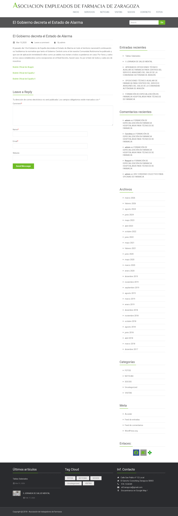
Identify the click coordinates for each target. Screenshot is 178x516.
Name (16, 129)
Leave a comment (41, 42)
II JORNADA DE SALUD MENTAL (138, 61)
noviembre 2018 (132, 315)
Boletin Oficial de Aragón (23, 67)
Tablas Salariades (132, 56)
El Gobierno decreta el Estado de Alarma (42, 36)
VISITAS (118, 12)
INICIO (76, 12)
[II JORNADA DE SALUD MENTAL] (17, 493)
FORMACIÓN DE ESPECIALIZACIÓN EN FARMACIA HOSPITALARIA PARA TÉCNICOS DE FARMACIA (142, 96)
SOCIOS (131, 12)
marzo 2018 (130, 344)
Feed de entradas (132, 419)
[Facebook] (136, 452)
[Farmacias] (149, 452)
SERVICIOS (89, 12)
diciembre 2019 (131, 276)
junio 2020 (129, 254)
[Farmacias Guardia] (143, 452)
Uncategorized (131, 387)
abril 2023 (129, 226)
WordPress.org (131, 431)
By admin (61, 42)
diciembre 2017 (131, 349)
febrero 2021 (130, 248)
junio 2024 (129, 215)
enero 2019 (129, 304)
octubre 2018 (130, 321)
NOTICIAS (104, 12)
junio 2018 (129, 332)
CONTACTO (145, 12)
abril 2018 (129, 338)
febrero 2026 (130, 203)
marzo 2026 (130, 198)
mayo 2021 (129, 243)
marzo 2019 (130, 299)
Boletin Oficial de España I (24, 73)
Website (16, 153)
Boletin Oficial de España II (24, 79)
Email (15, 141)
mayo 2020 (129, 259)
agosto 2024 (130, 209)
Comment (17, 104)
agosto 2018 (130, 327)
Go (162, 22)
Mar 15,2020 (21, 42)
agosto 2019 (130, 293)
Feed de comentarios (134, 425)
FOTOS (159, 12)
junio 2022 (129, 237)
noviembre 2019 (132, 282)
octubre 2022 (130, 231)
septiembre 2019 (132, 287)
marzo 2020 (130, 265)
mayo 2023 (129, 220)
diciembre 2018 (131, 310)
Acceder (128, 414)
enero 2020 (129, 271)
